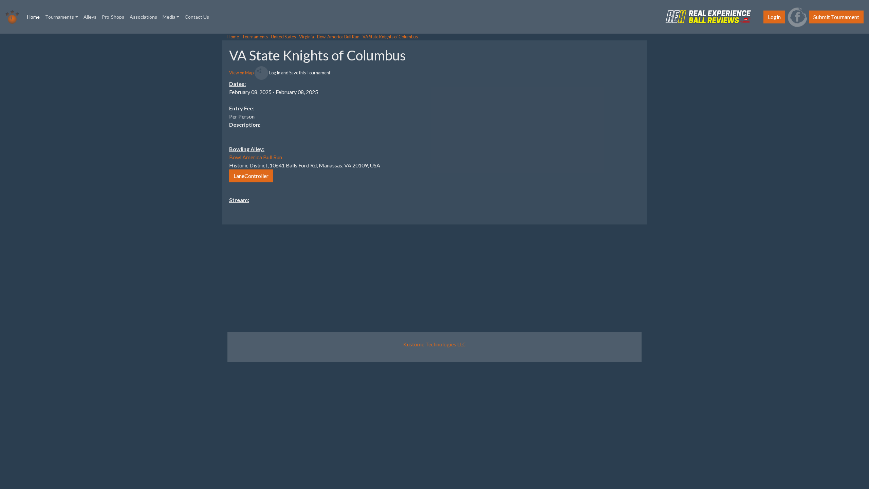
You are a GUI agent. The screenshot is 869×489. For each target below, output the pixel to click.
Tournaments (255, 36)
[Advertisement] (814, 142)
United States (283, 36)
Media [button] (169, 17)
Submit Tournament (836, 17)
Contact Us (197, 17)
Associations (143, 17)
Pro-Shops (113, 17)
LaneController (251, 176)
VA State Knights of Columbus (390, 36)
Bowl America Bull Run (338, 36)
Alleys (90, 17)
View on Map (241, 72)
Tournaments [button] (59, 17)
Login (774, 17)
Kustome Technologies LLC (434, 344)
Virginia (306, 36)
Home (34, 17)
